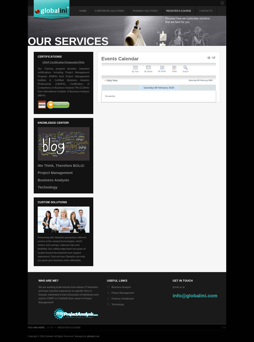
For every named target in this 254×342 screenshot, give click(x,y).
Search (186, 71)
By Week (162, 71)
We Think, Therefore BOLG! (61, 166)
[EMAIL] (214, 58)
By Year (135, 71)
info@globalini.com (195, 295)
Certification (57, 62)
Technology (48, 187)
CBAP (45, 62)
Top (223, 327)
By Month (148, 71)
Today (174, 71)
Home (50, 327)
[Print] (209, 58)
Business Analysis (53, 180)
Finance (116, 298)
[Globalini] (51, 10)
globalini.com (93, 336)
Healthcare (128, 298)
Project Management (55, 173)
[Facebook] (222, 3)
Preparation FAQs (74, 62)
